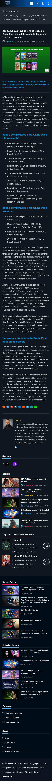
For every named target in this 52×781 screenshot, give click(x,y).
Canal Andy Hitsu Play (13, 713)
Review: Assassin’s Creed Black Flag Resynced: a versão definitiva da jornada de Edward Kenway (35, 600)
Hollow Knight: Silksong (24, 556)
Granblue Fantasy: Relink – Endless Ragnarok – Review (32, 588)
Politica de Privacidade (13, 752)
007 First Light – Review (31, 620)
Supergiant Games (32, 548)
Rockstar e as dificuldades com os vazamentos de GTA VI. (35, 651)
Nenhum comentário (38, 41)
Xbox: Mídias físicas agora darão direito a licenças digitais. (34, 501)
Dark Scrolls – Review (29, 610)
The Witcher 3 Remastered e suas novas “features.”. (34, 521)
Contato (7, 747)
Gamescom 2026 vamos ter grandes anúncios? (32, 682)
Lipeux (10, 41)
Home (5, 11)
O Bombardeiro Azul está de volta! (35, 510)
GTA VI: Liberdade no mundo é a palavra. (34, 480)
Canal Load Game (11, 718)
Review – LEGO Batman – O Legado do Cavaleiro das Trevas (34, 632)
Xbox (13, 11)
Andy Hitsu (29, 485)
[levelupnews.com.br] (7, 3)
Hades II (16, 540)
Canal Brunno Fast (11, 722)
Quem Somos (10, 743)
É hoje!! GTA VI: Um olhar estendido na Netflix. (31, 490)
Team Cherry (30, 564)
